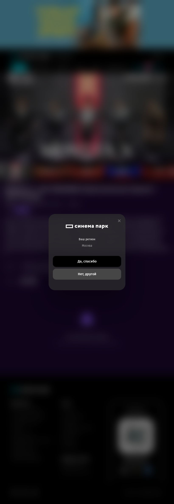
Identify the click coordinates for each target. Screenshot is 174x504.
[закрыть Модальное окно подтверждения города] (119, 221)
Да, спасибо (87, 261)
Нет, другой (87, 274)
